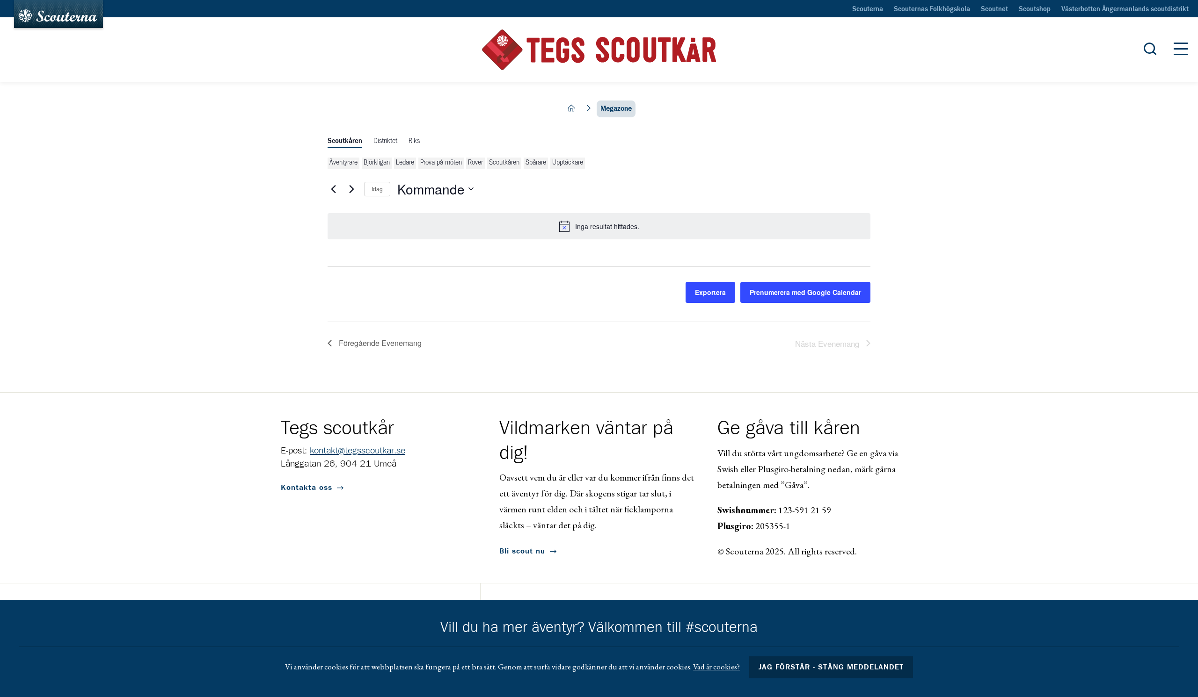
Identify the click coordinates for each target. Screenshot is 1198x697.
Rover (475, 162)
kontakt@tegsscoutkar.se (357, 450)
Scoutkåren (345, 141)
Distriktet (385, 141)
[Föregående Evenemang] (333, 188)
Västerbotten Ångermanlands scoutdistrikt (1125, 9)
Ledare (405, 162)
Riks (414, 141)
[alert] (599, 226)
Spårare (536, 162)
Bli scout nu (522, 551)
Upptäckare (567, 162)
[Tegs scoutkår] (599, 49)
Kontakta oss (306, 487)
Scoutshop (1035, 9)
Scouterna (867, 9)
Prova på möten (441, 162)
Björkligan (377, 162)
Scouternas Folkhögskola (932, 9)
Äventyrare (343, 162)
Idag (377, 189)
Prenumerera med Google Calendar (805, 292)
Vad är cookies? (716, 666)
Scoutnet (994, 9)
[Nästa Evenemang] (351, 188)
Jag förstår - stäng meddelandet (831, 667)
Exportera (710, 292)
